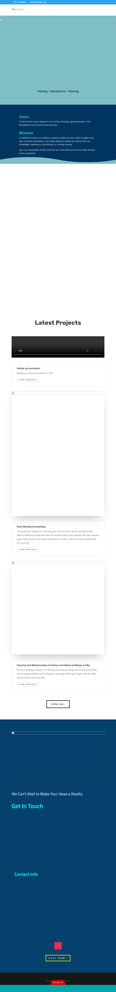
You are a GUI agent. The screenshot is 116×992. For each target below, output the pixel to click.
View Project (28, 380)
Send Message (90, 861)
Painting (27, 181)
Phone (27, 884)
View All (58, 704)
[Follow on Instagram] (58, 945)
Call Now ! (58, 958)
